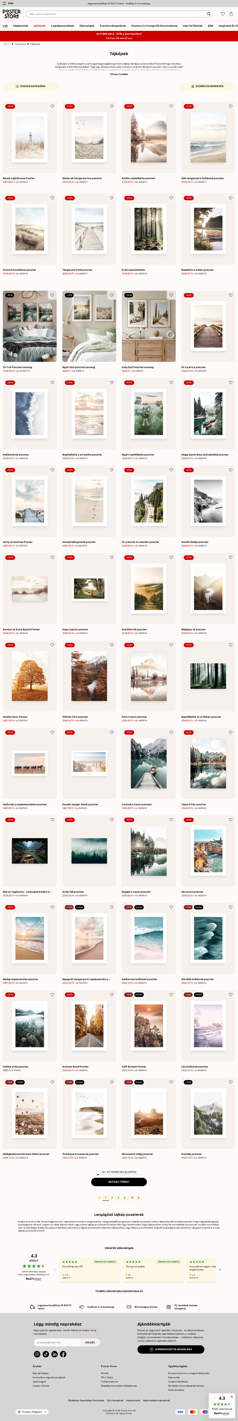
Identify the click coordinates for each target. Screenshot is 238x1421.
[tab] (223, 14)
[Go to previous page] (99, 1198)
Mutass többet (119, 1181)
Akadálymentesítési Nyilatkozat (119, 1385)
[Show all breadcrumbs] (6, 44)
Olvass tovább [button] (119, 74)
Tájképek (35, 44)
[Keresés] (209, 13)
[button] (222, 1405)
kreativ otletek (41, 1385)
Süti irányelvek (115, 1400)
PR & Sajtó (107, 1377)
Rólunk (105, 1373)
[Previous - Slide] (55, 1270)
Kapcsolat (174, 1377)
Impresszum (133, 1400)
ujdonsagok (39, 1381)
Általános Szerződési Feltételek (86, 1400)
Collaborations (109, 1381)
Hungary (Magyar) (32, 1411)
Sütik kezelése (176, 1390)
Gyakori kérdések (178, 1381)
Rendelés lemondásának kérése (186, 1385)
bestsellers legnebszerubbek (49, 1377)
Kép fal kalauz (40, 1373)
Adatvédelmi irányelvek (156, 1400)
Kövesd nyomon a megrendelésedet (189, 1373)
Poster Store (127, 1410)
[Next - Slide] (220, 1270)
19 (132, 1197)
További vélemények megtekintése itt (119, 1290)
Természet (20, 44)
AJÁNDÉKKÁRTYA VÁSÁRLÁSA (173, 1349)
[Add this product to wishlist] (52, 106)
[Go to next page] (139, 1198)
